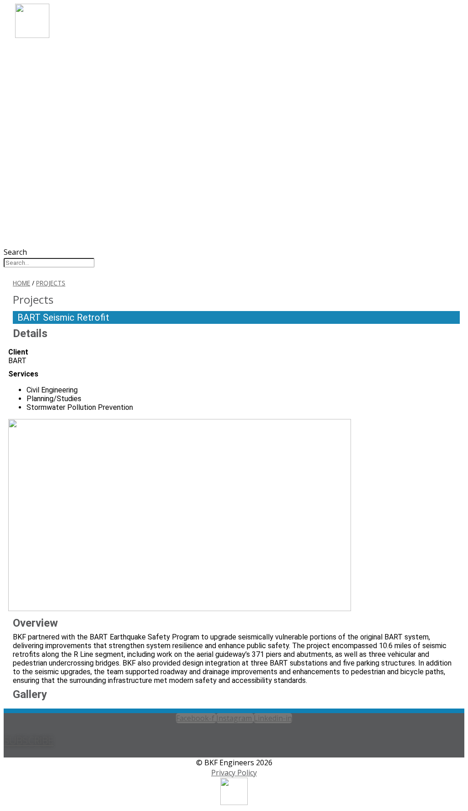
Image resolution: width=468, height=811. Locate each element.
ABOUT (42, 54)
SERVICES (46, 78)
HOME (21, 283)
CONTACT (48, 128)
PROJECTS (48, 91)
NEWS (39, 115)
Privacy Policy (234, 773)
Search (15, 252)
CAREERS (45, 103)
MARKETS (47, 66)
